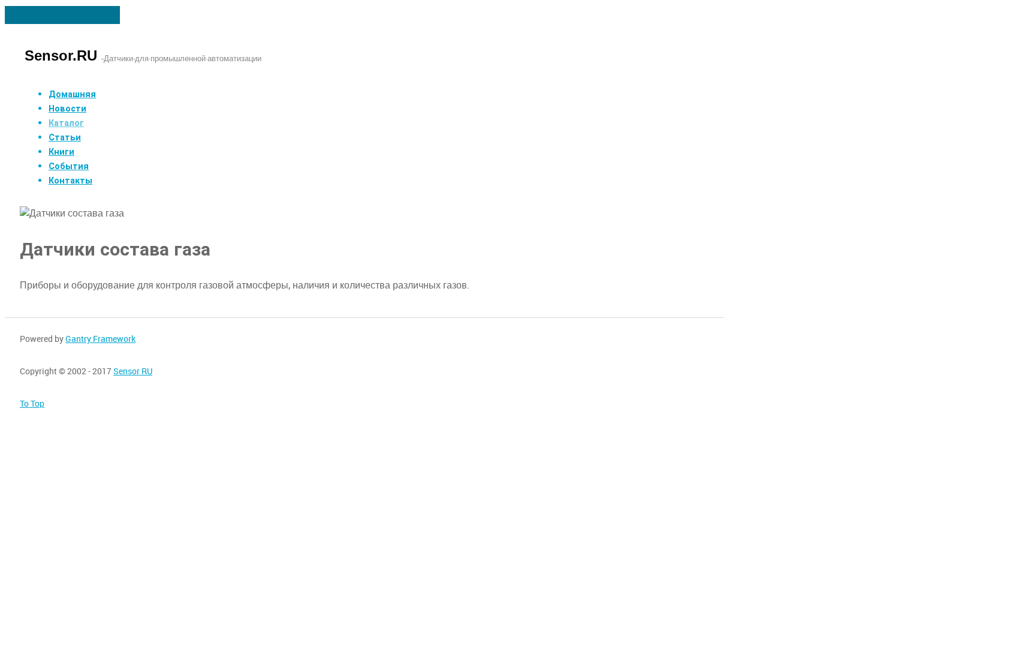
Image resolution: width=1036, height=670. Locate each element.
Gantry (100, 339)
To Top (32, 403)
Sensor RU (132, 371)
